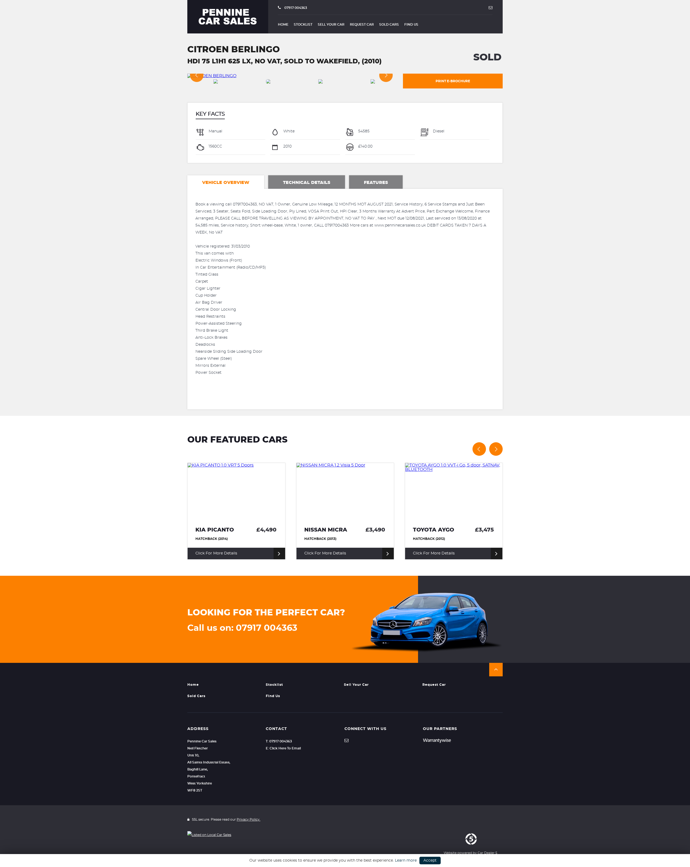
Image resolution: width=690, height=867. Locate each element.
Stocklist (303, 24)
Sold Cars (389, 24)
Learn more (406, 860)
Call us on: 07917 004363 (242, 628)
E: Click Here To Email (283, 748)
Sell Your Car (331, 24)
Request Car (362, 24)
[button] (496, 669)
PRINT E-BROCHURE (453, 81)
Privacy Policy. (248, 819)
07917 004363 (295, 7)
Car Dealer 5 (487, 853)
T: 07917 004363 (279, 741)
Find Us (411, 24)
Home (283, 24)
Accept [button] (430, 860)
